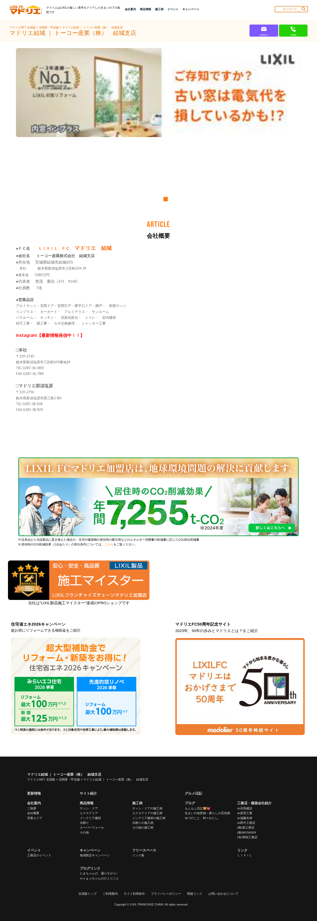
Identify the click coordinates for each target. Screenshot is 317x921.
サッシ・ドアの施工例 (147, 808)
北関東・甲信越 (49, 27)
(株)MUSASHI (246, 832)
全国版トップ (87, 893)
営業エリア (34, 818)
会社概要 (33, 813)
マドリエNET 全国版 (22, 27)
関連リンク (194, 893)
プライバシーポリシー (166, 893)
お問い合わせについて (223, 893)
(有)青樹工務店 (247, 837)
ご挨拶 (31, 808)
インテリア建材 (90, 818)
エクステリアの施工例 (147, 813)
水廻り (84, 822)
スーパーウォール (92, 827)
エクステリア (89, 813)
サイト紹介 (88, 793)
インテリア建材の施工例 (148, 818)
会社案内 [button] (130, 9)
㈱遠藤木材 (244, 818)
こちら (108, 544)
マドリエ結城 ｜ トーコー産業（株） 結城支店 (92, 27)
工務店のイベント (39, 855)
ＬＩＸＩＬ (244, 855)
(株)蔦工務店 (245, 827)
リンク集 (138, 855)
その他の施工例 (142, 827)
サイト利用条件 (134, 893)
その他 (84, 832)
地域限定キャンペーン (95, 855)
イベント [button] (173, 9)
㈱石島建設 (244, 808)
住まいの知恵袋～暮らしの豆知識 (207, 813)
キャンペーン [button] (190, 9)
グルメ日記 (193, 793)
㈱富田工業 (244, 813)
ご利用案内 (110, 893)
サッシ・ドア (89, 808)
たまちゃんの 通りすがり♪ (99, 873)
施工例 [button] (159, 9)
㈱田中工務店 (246, 822)
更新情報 (34, 793)
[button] (152, 199)
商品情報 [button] (145, 9)
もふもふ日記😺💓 (197, 808)
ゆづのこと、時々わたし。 (203, 818)
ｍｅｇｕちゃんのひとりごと (99, 878)
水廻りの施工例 (142, 822)
